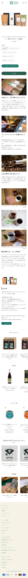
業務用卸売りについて (7, 540)
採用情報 (3, 545)
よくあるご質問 (5, 537)
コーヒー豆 (4, 505)
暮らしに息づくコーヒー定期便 (10, 495)
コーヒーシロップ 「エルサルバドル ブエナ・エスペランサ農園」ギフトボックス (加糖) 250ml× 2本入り (10, 355)
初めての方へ (4, 530)
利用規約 (3, 553)
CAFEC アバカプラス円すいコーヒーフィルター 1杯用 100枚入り (10, 464)
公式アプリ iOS (5, 557)
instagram (4, 562)
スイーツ (3, 525)
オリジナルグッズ (5, 522)
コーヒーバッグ (5, 513)
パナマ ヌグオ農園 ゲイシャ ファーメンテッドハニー (10, 425)
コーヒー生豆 (4, 528)
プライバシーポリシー (7, 547)
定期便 (3, 510)
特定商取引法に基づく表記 (8, 550)
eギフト (3, 533)
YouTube (3, 564)
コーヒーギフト (5, 508)
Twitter (3, 567)
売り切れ (14, 73)
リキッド (3, 516)
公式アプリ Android (6, 559)
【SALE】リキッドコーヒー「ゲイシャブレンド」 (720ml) (9, 387)
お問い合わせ (4, 542)
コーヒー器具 (4, 520)
